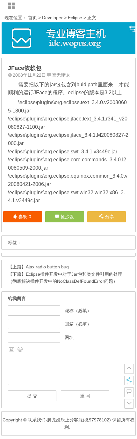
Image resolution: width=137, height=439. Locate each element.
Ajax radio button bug (47, 266)
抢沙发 (67, 216)
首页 (32, 17)
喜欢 (24, 216)
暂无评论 (61, 75)
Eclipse (75, 17)
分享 (109, 216)
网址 (69, 337)
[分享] (129, 380)
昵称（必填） (78, 310)
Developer (52, 17)
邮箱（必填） (78, 324)
